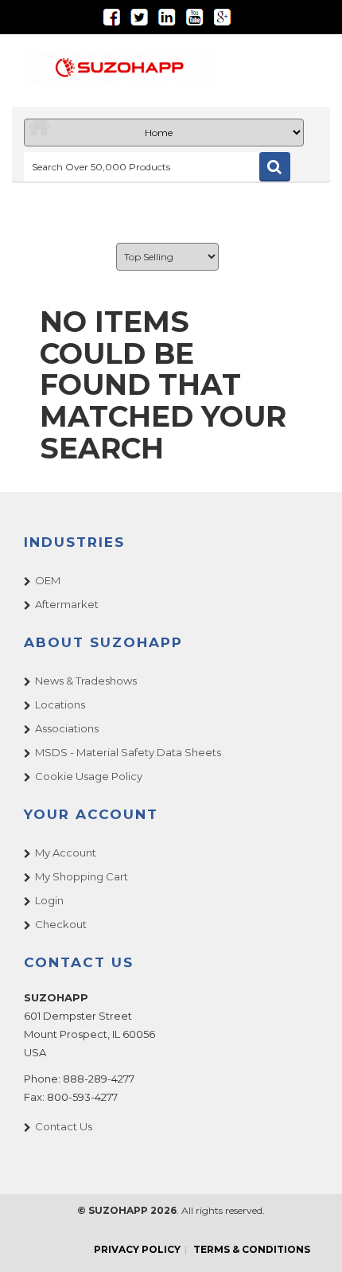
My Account (65, 852)
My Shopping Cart (81, 876)
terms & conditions (251, 1249)
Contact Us (63, 1126)
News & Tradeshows (86, 680)
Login (49, 900)
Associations (67, 728)
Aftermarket (67, 604)
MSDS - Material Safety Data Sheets (128, 752)
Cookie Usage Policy (88, 776)
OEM (47, 580)
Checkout (61, 924)
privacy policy (137, 1249)
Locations (60, 704)
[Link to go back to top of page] (310, 1240)
